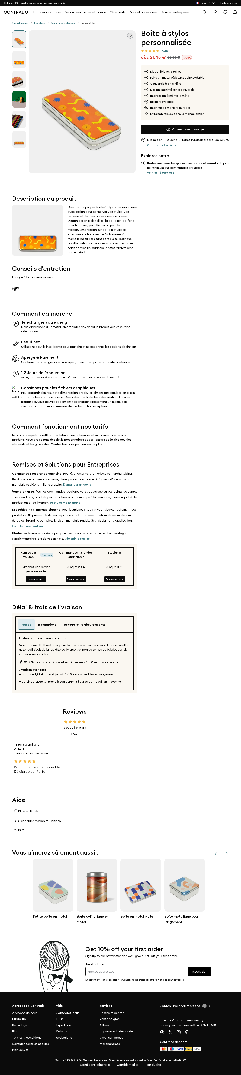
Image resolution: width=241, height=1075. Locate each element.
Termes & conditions (26, 1037)
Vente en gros (110, 1019)
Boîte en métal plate (136, 916)
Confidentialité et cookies (30, 1044)
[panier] (235, 12)
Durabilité (19, 1019)
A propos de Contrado (28, 1006)
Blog (15, 1031)
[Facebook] (163, 1032)
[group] (19, 39)
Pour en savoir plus (76, 579)
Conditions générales (95, 1065)
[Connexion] (215, 12)
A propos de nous (24, 1013)
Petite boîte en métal (50, 916)
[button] (82, 101)
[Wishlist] (225, 12)
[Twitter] (172, 1032)
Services (106, 1006)
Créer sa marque (111, 1037)
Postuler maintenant (65, 503)
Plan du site (20, 1050)
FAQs (59, 1019)
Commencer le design (188, 129)
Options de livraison (161, 145)
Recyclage (19, 1025)
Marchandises (110, 1044)
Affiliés (104, 1025)
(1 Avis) (164, 50)
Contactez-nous (228, 3)
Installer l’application (27, 526)
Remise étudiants (112, 1013)
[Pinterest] (188, 1032)
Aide (59, 1006)
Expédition (63, 1025)
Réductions (64, 1037)
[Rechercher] (204, 12)
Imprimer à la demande (116, 1031)
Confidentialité (127, 1065)
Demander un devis (77, 484)
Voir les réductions (160, 172)
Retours (61, 1031)
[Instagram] (180, 1032)
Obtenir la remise (77, 539)
